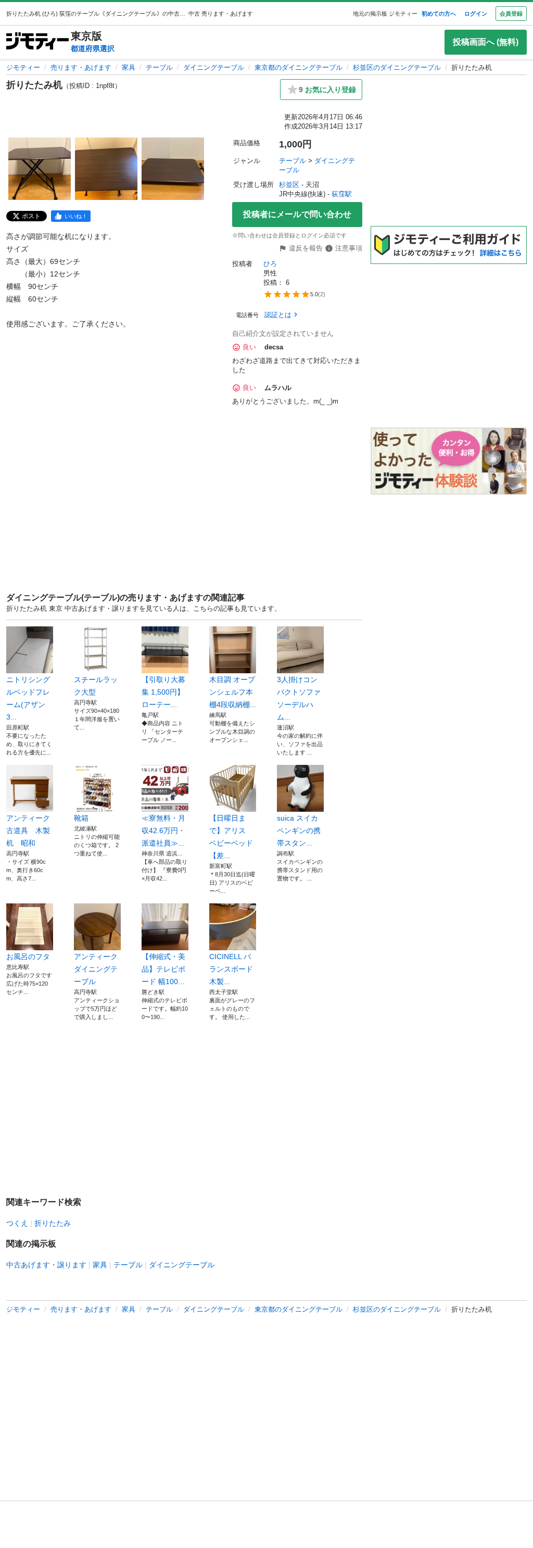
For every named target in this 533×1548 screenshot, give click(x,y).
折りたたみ (52, 1223)
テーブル (159, 67)
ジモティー (23, 67)
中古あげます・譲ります (46, 1265)
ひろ (270, 264)
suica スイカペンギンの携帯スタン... (299, 830)
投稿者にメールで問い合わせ (297, 214)
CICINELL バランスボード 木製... (232, 969)
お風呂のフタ (28, 956)
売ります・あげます (80, 67)
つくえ (17, 1223)
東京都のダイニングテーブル (298, 67)
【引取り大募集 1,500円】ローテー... (163, 692)
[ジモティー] (37, 42)
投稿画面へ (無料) (485, 41)
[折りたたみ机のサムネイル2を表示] (106, 168)
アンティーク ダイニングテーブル (96, 969)
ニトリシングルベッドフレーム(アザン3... (28, 698)
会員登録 (511, 13)
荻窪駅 (342, 194)
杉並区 (289, 184)
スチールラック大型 (96, 685)
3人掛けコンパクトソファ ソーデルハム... (299, 698)
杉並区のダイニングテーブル (397, 67)
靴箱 (81, 818)
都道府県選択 (93, 48)
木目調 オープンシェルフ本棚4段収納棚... (232, 692)
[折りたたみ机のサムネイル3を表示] (172, 168)
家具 (128, 67)
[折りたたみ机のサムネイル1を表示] (39, 168)
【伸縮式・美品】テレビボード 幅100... (163, 969)
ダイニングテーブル (213, 67)
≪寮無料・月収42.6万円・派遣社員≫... (163, 830)
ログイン (475, 13)
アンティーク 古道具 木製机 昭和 (29, 830)
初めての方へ (439, 13)
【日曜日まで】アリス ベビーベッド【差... (231, 837)
